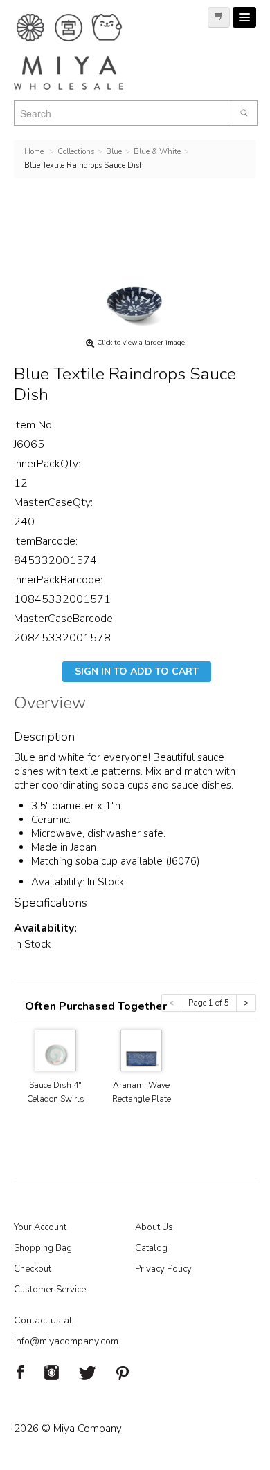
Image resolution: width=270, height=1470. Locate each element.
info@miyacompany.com (66, 1341)
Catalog (151, 1248)
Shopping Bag (43, 1248)
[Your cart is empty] (219, 17)
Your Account (40, 1227)
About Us (154, 1227)
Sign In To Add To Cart (137, 671)
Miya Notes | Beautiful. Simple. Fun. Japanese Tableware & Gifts (83, 52)
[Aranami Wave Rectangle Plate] (141, 1049)
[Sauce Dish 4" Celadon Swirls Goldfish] (55, 1049)
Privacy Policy (163, 1269)
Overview (50, 705)
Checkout (32, 1269)
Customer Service (50, 1289)
